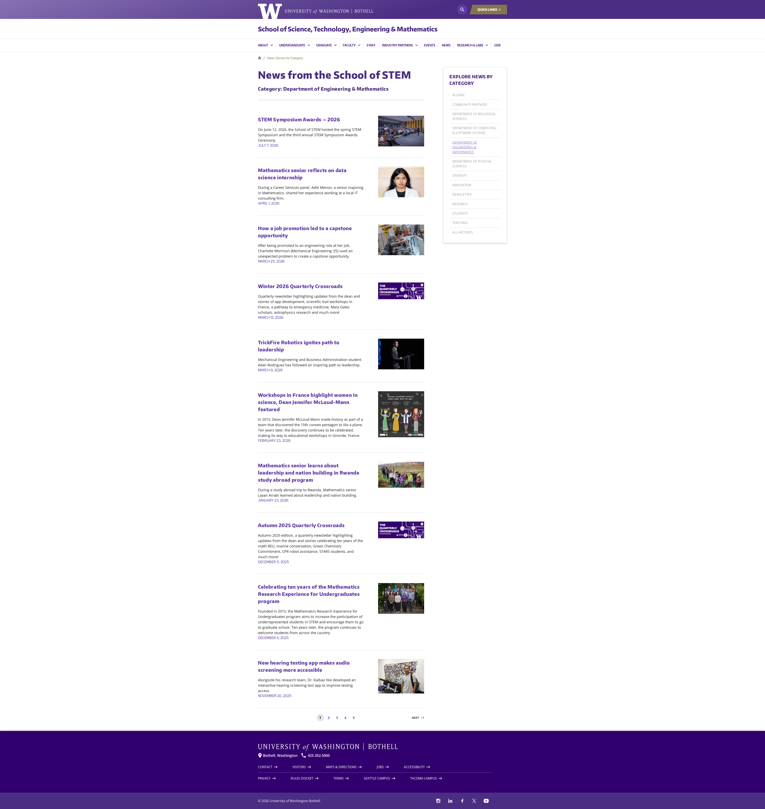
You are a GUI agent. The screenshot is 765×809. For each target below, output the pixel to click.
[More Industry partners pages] (416, 45)
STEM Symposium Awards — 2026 (299, 119)
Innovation (461, 185)
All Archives (462, 232)
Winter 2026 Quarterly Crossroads (300, 286)
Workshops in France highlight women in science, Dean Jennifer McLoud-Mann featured (308, 402)
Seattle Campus (377, 778)
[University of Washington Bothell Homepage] (375, 747)
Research (460, 204)
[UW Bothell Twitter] (474, 801)
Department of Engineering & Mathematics (464, 147)
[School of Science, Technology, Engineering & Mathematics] (259, 58)
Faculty (349, 45)
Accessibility (414, 767)
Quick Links (487, 10)
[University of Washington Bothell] (315, 11)
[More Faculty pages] (359, 45)
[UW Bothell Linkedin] (450, 801)
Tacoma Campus (423, 778)
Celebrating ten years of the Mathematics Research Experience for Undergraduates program (309, 594)
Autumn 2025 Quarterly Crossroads (301, 525)
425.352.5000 (319, 755)
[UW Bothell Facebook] (462, 801)
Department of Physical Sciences (472, 163)
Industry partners (397, 45)
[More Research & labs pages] (487, 45)
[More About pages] (272, 45)
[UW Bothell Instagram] (438, 801)
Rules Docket (302, 778)
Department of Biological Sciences (474, 116)
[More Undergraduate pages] (309, 45)
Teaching (460, 223)
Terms (338, 778)
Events (429, 45)
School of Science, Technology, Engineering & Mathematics (347, 29)
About (263, 45)
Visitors (299, 767)
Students (460, 213)
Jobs (380, 767)
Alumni (458, 95)
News (446, 45)
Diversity (459, 175)
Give (497, 45)
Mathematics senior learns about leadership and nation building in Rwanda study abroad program (308, 472)
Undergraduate (292, 45)
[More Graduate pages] (335, 45)
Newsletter (462, 194)
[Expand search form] (462, 10)
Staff (371, 45)
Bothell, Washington (280, 755)
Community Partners (469, 104)
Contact (265, 767)
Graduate (324, 45)
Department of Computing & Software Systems (474, 130)
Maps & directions (341, 767)
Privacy (264, 778)
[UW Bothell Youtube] (486, 801)
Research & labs (470, 45)
